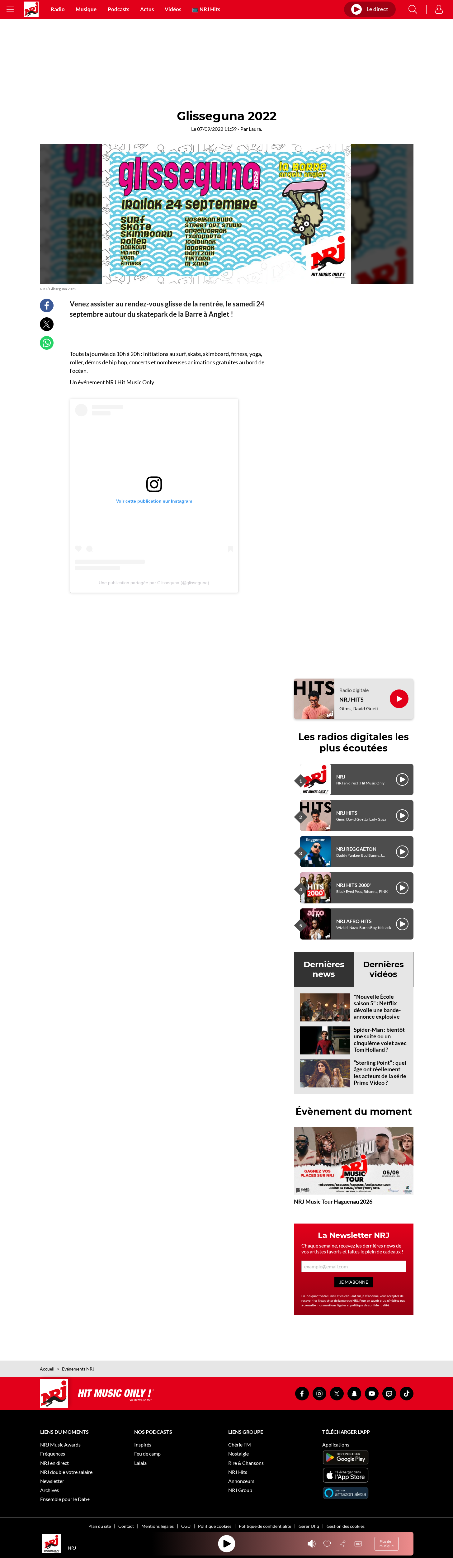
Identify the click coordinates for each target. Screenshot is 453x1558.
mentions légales (334, 1305)
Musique (86, 9)
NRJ (340, 776)
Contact (126, 1526)
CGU (186, 1526)
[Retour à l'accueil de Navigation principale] (31, 9)
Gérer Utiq (309, 1526)
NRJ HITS (351, 699)
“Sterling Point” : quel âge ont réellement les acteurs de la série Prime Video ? (380, 1072)
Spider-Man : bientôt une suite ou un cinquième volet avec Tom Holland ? (380, 1039)
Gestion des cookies (346, 1526)
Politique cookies (214, 1526)
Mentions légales (157, 1526)
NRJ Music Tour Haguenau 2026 (333, 1201)
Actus (147, 9)
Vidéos (173, 9)
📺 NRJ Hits (206, 9)
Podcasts (118, 9)
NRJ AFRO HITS (354, 921)
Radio (58, 9)
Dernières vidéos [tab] (383, 969)
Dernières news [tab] (324, 969)
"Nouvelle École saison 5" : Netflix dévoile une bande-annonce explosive (377, 1006)
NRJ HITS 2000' (353, 885)
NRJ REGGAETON (356, 849)
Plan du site (99, 1526)
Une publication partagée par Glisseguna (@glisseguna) (154, 582)
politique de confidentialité (369, 1305)
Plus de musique (387, 1543)
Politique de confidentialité (265, 1526)
